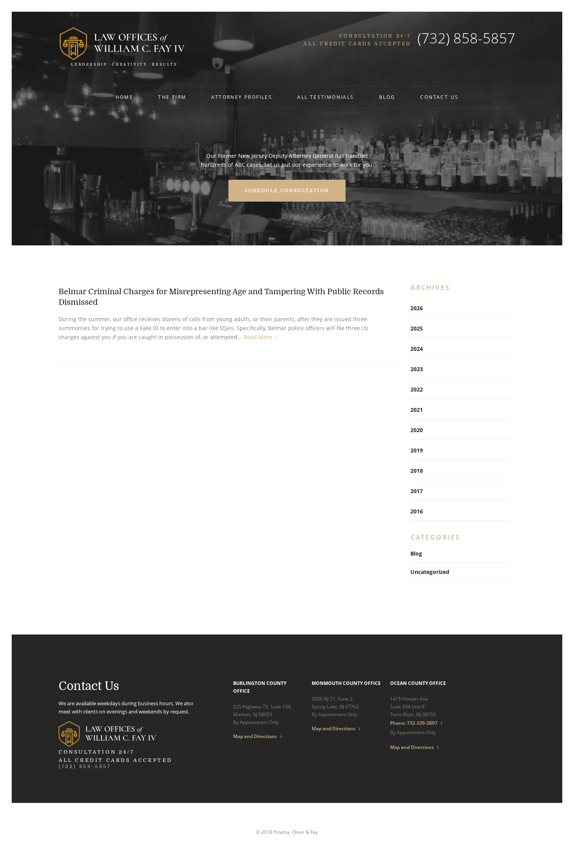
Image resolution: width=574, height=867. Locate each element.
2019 (416, 450)
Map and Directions (255, 736)
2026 (416, 308)
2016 (416, 511)
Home (125, 97)
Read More (258, 337)
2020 (416, 430)
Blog (387, 97)
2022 (416, 389)
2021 (416, 409)
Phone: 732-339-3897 (413, 723)
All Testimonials (325, 97)
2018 (416, 470)
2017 (416, 491)
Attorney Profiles (241, 97)
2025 (416, 328)
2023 (416, 369)
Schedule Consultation (286, 190)
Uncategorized (429, 572)
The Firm (172, 97)
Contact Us (439, 97)
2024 (416, 348)
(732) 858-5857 (466, 38)
